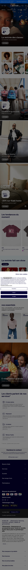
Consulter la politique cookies (6, 285)
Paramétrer (14, 288)
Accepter (14, 296)
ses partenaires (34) (7, 277)
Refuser (14, 292)
